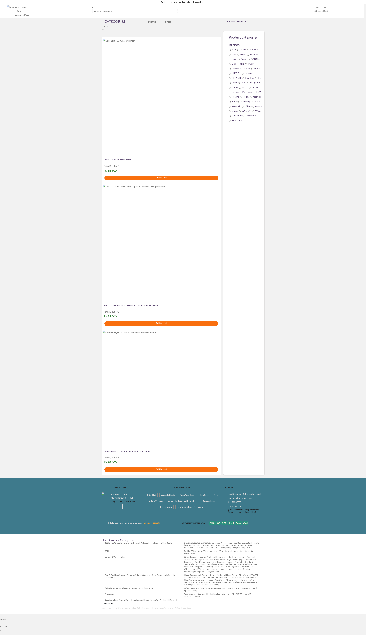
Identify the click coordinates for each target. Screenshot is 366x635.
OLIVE (255, 87)
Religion (155, 543)
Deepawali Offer (248, 588)
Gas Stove (219, 580)
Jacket (228, 551)
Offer (186, 588)
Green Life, (169, 608)
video (186, 569)
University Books (131, 543)
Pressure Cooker (199, 584)
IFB (259, 77)
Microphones (200, 571)
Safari (235, 101)
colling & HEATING (215, 566)
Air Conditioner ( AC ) (195, 580)
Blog (216, 495)
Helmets (123, 557)
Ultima (248, 106)
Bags (247, 551)
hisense (248, 73)
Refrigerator (221, 577)
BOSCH (254, 54)
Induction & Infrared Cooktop (222, 582)
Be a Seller (231, 21)
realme (217, 594)
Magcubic (255, 82)
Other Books (166, 543)
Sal (252, 551)
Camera (250, 557)
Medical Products (192, 559)
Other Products (191, 557)
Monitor (196, 545)
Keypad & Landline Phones (213, 559)
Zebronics (237, 120)
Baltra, (139, 608)
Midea (235, 87)
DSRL (107, 551)
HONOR (247, 594)
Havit (257, 68)
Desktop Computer (242, 543)
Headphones (207, 545)
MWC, (176, 608)
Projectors (109, 594)
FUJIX (251, 63)
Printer (233, 545)
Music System (235, 569)
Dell (234, 63)
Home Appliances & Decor (195, 575)
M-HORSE (232, 594)
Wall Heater (252, 582)
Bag (241, 551)
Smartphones (190, 594)
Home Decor (231, 575)
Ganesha (146, 575)
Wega (258, 110)
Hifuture (149, 588)
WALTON (247, 110)
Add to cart (161, 177)
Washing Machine (236, 577)
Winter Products (207, 557)
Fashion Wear (190, 551)
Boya (234, 59)
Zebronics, (106, 608)
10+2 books (117, 543)
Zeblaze (163, 600)
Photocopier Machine (193, 547)
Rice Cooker (244, 575)
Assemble (220, 547)
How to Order (166, 507)
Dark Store (204, 495)
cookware (252, 564)
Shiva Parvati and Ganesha (163, 575)
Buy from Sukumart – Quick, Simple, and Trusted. (181, 2)
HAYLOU (236, 73)
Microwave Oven (247, 580)
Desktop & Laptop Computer (197, 543)
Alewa (243, 49)
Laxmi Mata (110, 577)
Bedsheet (213, 584)
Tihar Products (218, 562)
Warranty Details (168, 495)
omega (235, 92)
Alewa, (115, 608)
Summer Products (235, 562)
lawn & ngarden (233, 566)
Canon (244, 59)
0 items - (22, 15)
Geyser (187, 584)
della (242, 63)
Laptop (188, 545)
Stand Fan (203, 582)
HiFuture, (155, 608)
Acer (234, 49)
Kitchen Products (217, 575)
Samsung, (146, 608)
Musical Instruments (202, 564)
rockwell (257, 96)
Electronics (221, 557)
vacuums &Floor (248, 566)
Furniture (241, 582)
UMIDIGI (188, 596)
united (235, 110)
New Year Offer (198, 588)
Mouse (225, 545)
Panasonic (247, 92)
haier (248, 68)
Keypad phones (215, 571)
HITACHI (237, 77)
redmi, (134, 608)
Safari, (161, 608)
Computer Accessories (221, 543)
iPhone (235, 82)
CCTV (218, 545)
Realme (235, 96)
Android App (105, 28)
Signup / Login (209, 501)
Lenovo (240, 547)
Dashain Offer (233, 588)
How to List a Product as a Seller (190, 507)
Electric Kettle (190, 582)
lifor (244, 82)
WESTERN (237, 115)
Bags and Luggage (235, 559)
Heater (194, 569)
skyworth (236, 106)
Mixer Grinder (232, 580)
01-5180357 (234, 502)
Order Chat (151, 495)
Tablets (255, 543)
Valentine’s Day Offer (215, 588)
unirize (258, 106)
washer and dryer (221, 564)
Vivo (224, 594)
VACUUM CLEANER (205, 577)
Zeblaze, (183, 608)
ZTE (240, 594)
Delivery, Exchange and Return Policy (183, 501)
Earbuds (108, 588)
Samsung (245, 101)
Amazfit (254, 49)
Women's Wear (216, 551)
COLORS (255, 59)
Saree (186, 553)
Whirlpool (251, 115)
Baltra (243, 54)
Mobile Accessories (236, 557)
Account (22, 11)
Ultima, (121, 608)
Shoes (235, 551)
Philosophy (145, 543)
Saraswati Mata (134, 575)
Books (107, 543)
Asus (234, 54)
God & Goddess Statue (115, 575)
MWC (245, 87)
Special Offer (190, 590)
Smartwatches (111, 600)
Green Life (237, 68)
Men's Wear (203, 551)
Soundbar (188, 571)
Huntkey (249, 77)
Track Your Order (187, 495)
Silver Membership (202, 562)
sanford (257, 101)
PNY (258, 92)
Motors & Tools (111, 557)
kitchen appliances (238, 564)
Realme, (127, 608)
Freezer (210, 580)
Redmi (246, 96)
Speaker (246, 569)
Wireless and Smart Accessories (212, 569)
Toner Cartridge (245, 545)
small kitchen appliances (195, 566)
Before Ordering (156, 501)
